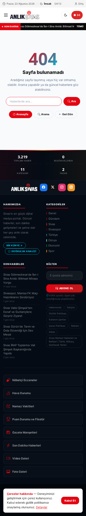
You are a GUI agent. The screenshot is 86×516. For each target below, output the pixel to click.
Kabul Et (70, 500)
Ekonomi (53, 245)
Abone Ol (66, 288)
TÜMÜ (80, 26)
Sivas (51, 224)
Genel (52, 213)
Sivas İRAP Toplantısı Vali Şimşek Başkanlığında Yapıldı (19, 351)
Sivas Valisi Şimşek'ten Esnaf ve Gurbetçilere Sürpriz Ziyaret (17, 313)
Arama (45, 114)
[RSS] (71, 187)
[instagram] (62, 187)
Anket (52, 331)
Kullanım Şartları (57, 319)
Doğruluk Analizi (23, 251)
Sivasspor (54, 229)
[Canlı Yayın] (77, 15)
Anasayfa (22, 114)
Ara (73, 101)
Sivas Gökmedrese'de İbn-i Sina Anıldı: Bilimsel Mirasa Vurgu (20, 280)
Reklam (75, 325)
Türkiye (53, 234)
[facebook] (43, 187)
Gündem (53, 218)
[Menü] (5, 15)
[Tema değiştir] (65, 15)
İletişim (71, 307)
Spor (51, 251)
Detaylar (41, 507)
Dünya (52, 240)
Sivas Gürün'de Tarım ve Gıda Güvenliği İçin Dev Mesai (19, 332)
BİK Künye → (14, 245)
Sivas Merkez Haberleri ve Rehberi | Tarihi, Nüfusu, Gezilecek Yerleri (63, 341)
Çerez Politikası (57, 325)
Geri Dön (67, 114)
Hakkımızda (55, 307)
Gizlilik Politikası (58, 313)
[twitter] (53, 187)
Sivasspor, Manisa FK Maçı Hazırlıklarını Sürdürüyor (20, 297)
